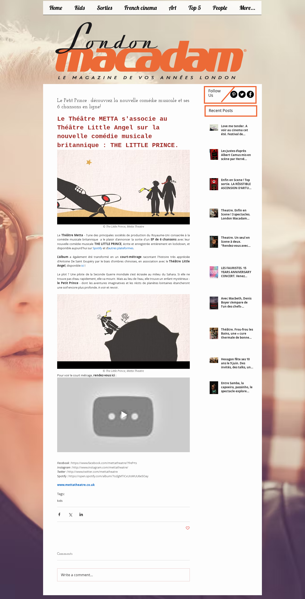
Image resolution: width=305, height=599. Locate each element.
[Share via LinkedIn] (81, 514)
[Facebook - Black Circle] (250, 94)
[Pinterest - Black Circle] (233, 94)
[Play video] (123, 415)
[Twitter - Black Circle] (242, 94)
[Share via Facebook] (59, 514)
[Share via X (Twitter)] (70, 514)
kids (60, 500)
